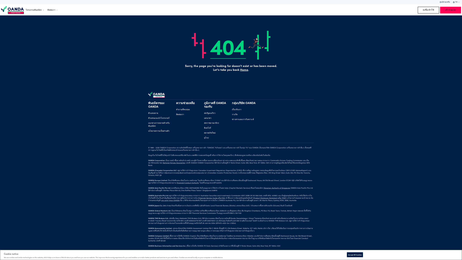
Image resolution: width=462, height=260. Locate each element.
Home (244, 70)
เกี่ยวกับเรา (236, 110)
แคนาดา (208, 118)
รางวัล (234, 115)
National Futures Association (174, 163)
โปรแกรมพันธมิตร (34, 10)
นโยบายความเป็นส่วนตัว (159, 131)
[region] (231, 255)
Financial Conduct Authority (188, 183)
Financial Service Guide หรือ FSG (212, 198)
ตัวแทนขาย (153, 113)
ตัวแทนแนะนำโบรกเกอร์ (159, 118)
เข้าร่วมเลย (450, 10)
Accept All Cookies (355, 255)
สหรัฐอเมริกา (210, 113)
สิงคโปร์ (207, 128)
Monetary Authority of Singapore (277, 188)
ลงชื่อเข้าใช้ (428, 10)
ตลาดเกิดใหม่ (210, 133)
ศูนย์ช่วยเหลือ (445, 2)
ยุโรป (206, 138)
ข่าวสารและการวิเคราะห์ (243, 119)
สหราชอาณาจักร (211, 123)
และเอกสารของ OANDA (170, 201)
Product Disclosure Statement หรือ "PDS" (270, 198)
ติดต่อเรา (51, 10)
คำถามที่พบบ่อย (183, 110)
